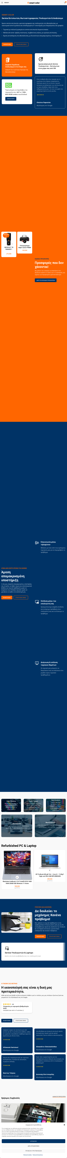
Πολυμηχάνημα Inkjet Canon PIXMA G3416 (24, 247)
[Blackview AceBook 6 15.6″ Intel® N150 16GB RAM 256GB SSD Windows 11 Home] (17, 865)
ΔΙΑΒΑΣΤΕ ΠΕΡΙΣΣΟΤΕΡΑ (59, 1096)
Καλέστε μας (7, 44)
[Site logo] (33, 2)
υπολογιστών (39, 23)
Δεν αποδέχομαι (33, 1146)
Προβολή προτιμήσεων (33, 1151)
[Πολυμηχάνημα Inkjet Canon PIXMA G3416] (24, 238)
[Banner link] (11, 805)
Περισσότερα (11, 98)
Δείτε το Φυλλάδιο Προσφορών (46, 280)
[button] (64, 1125)
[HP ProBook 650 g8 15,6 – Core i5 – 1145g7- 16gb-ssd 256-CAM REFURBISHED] (50, 862)
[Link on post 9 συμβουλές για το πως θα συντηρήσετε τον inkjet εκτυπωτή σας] (33, 1121)
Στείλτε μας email (21, 44)
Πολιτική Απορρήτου (38, 1154)
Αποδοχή (33, 1141)
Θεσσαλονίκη (51, 23)
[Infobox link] (50, 104)
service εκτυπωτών (12, 23)
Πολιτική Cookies (27, 1154)
